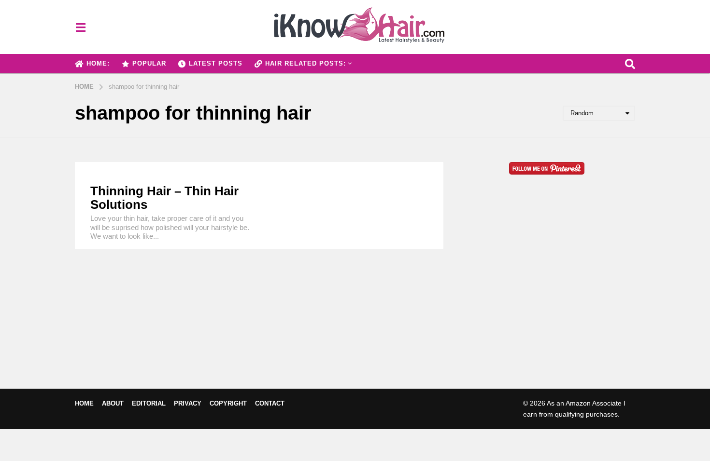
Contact (269, 403)
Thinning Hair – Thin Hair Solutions (164, 198)
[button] (80, 27)
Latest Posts (215, 63)
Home (84, 403)
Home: (98, 63)
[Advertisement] (546, 297)
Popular (149, 63)
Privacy (187, 403)
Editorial (149, 403)
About (113, 403)
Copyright (228, 403)
